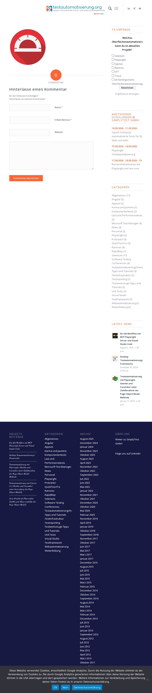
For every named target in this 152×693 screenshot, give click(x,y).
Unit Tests (117, 291)
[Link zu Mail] (140, 8)
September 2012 (89, 634)
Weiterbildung (120, 307)
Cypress (119, 64)
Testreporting (119, 279)
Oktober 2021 (87, 498)
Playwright (120, 59)
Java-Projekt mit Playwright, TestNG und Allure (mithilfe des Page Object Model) (22, 501)
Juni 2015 (85, 574)
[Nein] (147, 679)
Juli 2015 (84, 570)
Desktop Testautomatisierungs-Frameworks (132, 360)
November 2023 (89, 451)
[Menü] (116, 8)
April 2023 (85, 462)
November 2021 (89, 494)
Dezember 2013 (89, 618)
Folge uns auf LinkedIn (128, 453)
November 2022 (89, 466)
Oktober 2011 (87, 662)
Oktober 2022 (87, 470)
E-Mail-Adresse (63, 119)
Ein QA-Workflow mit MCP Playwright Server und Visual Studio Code (21, 445)
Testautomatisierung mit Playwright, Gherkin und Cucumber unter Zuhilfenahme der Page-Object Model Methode (131, 387)
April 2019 (85, 522)
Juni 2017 (85, 546)
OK (55, 687)
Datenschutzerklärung (87, 687)
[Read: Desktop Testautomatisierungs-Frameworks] (115, 358)
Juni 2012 (85, 646)
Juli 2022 (84, 478)
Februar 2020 (87, 514)
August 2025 (87, 438)
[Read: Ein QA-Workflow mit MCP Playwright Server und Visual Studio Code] (115, 335)
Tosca (118, 75)
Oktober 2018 (87, 530)
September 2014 (89, 598)
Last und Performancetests (127, 215)
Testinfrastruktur (121, 275)
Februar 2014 (87, 614)
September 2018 (89, 534)
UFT (117, 71)
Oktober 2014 (87, 594)
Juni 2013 (85, 626)
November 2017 (89, 538)
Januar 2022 (86, 490)
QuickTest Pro (119, 243)
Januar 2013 (86, 630)
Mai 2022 (85, 486)
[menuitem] (108, 8)
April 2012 (85, 654)
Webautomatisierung (124, 303)
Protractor (117, 239)
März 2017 (86, 554)
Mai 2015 (85, 578)
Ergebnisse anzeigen (127, 93)
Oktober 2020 (87, 506)
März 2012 (86, 658)
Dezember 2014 (89, 590)
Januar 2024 (86, 446)
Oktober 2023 (87, 454)
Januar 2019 (86, 526)
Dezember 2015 (89, 562)
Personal (117, 231)
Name (59, 107)
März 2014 (86, 610)
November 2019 (89, 518)
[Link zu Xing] (134, 8)
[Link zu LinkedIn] (129, 8)
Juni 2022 (85, 482)
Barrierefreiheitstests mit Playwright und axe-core (126, 164)
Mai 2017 (85, 550)
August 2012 (87, 638)
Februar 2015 (87, 586)
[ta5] (76, 8)
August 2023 (87, 458)
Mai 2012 (85, 650)
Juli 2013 (84, 622)
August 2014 (87, 602)
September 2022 (89, 474)
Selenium (119, 56)
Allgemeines (118, 195)
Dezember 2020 (89, 502)
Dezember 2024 (89, 443)
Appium (116, 203)
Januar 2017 (86, 558)
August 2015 (87, 566)
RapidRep (117, 251)
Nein (65, 687)
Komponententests (122, 211)
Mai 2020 (85, 510)
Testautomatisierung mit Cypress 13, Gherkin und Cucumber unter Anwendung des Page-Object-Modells (23, 488)
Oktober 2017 (87, 542)
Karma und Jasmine (123, 207)
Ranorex (119, 67)
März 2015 (86, 582)
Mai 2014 (85, 606)
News (115, 227)
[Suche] (108, 8)
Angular (116, 199)
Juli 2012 (84, 642)
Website (59, 132)
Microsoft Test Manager (125, 223)
